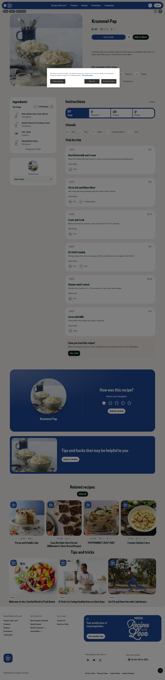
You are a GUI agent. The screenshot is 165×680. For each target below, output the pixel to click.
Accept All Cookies (109, 81)
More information (87, 75)
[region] (83, 78)
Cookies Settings (57, 81)
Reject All (92, 81)
